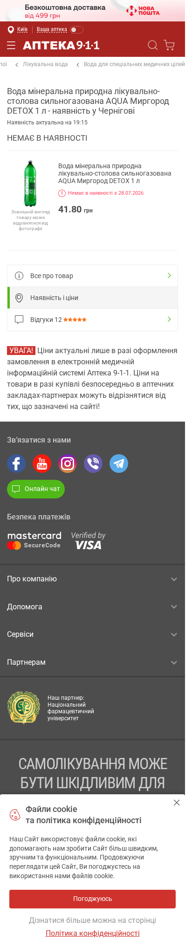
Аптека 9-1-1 (61, 45)
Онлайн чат (42, 488)
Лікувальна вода (45, 64)
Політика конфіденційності (93, 933)
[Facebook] (16, 463)
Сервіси (20, 634)
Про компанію (32, 578)
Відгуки (46, 319)
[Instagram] (67, 463)
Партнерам (26, 662)
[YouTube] (42, 463)
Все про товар (51, 276)
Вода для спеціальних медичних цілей (134, 64)
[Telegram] (119, 463)
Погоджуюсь (177, 802)
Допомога (24, 606)
